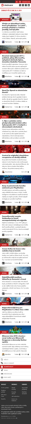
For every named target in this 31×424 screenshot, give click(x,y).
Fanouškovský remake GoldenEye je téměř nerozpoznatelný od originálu (14, 218)
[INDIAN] (7, 5)
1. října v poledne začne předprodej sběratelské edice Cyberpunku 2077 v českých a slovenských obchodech (14, 124)
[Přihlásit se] (29, 5)
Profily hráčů (7, 377)
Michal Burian (8, 76)
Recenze (4, 151)
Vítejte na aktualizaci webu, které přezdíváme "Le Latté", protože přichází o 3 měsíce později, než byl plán (14, 26)
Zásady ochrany (14, 388)
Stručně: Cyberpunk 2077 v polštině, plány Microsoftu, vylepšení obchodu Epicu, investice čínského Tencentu (14, 59)
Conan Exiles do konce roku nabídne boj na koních (13, 249)
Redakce (6, 370)
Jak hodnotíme (15, 396)
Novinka (4, 86)
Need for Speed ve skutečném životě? (14, 91)
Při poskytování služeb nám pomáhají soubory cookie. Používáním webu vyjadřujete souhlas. (15, 412)
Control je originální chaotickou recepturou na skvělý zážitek (15, 156)
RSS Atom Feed (4, 395)
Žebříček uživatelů (24, 392)
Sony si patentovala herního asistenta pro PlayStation (14, 186)
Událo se (6, 360)
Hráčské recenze (8, 374)
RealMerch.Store (26, 2)
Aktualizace (5, 19)
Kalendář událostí (8, 367)
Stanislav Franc (8, 107)
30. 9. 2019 (24, 42)
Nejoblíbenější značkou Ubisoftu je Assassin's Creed (14, 278)
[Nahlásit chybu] (16, 418)
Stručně (4, 52)
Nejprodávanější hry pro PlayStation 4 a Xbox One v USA (15, 308)
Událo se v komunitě (9, 363)
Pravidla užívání (14, 392)
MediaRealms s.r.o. (6, 416)
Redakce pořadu (3, 391)
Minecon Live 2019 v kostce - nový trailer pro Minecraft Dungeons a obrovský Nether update (14, 339)
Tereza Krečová (8, 172)
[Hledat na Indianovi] (20, 5)
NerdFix (3, 399)
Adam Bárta (8, 354)
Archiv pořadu (5, 388)
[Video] (15, 84)
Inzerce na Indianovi (14, 399)
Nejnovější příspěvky (25, 388)
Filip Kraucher (8, 42)
